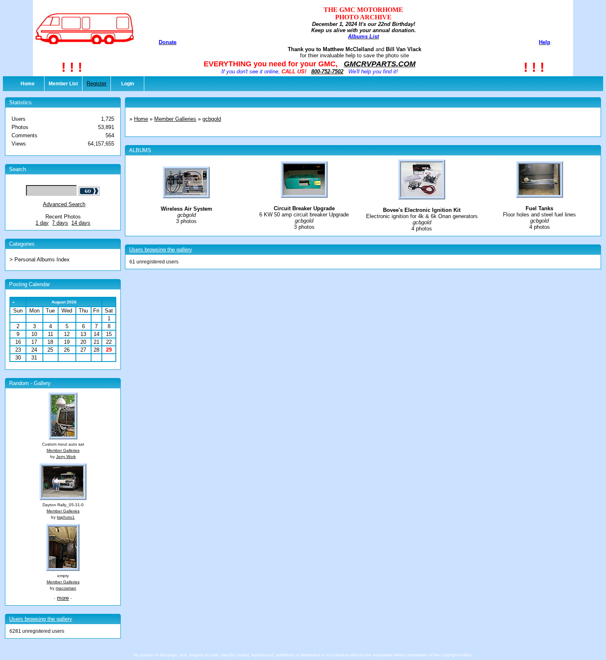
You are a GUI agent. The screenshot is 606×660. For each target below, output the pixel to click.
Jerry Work (66, 456)
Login (127, 84)
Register (96, 83)
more (63, 598)
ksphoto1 (66, 517)
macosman (66, 588)
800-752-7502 (327, 71)
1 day (42, 223)
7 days (60, 223)
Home (28, 84)
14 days (80, 223)
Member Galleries (63, 450)
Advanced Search (64, 204)
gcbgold (211, 119)
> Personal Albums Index (39, 259)
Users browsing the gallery (40, 619)
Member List (63, 84)
